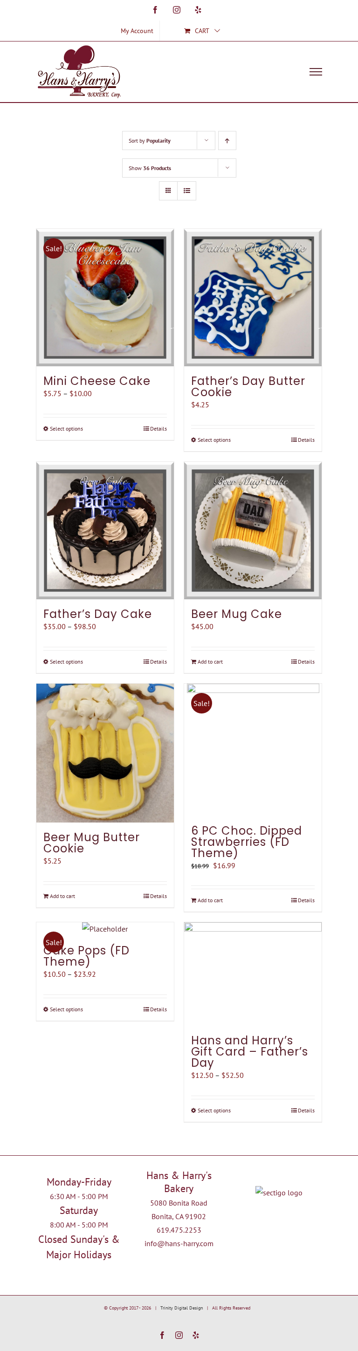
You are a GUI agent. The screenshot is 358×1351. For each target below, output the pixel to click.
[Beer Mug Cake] (253, 530)
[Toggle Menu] (316, 71)
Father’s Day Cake (97, 614)
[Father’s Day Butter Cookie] (253, 297)
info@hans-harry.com (179, 1243)
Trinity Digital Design (181, 1308)
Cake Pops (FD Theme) (86, 956)
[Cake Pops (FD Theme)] (105, 929)
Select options (66, 428)
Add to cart (210, 661)
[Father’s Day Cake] (105, 530)
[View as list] (187, 191)
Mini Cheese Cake (97, 381)
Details (158, 428)
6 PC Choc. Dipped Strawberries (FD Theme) (246, 842)
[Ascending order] (227, 140)
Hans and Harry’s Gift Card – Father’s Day (249, 1051)
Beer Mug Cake (236, 614)
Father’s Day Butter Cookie (248, 386)
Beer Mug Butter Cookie (91, 843)
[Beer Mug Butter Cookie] (105, 753)
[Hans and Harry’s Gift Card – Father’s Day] (253, 973)
